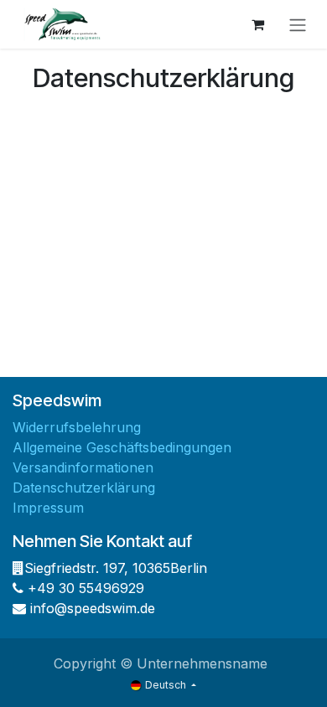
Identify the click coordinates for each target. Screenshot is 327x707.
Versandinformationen (83, 467)
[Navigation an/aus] (297, 24)
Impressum (48, 507)
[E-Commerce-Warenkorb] (257, 24)
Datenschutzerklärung (84, 487)
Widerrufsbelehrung (77, 427)
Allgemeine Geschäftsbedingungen (122, 447)
